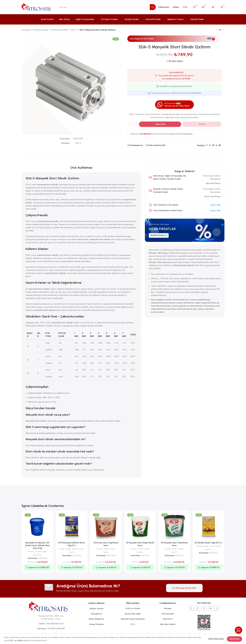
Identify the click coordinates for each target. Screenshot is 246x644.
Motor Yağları (65, 549)
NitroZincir (168, 619)
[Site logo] (36, 7)
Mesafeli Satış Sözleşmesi (133, 619)
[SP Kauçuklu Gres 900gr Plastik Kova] (140, 526)
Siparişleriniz (96, 614)
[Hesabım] (213, 7)
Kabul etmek (234, 639)
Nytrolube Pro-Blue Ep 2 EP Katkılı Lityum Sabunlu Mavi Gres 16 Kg (37, 545)
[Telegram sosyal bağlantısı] (219, 145)
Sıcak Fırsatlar (41, 551)
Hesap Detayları (96, 624)
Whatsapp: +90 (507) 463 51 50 (51, 628)
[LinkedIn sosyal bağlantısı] (216, 145)
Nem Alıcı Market (168, 624)
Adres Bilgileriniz (96, 619)
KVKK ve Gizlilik (133, 608)
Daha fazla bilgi (216, 639)
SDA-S (74, 30)
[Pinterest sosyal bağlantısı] (213, 145)
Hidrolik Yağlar (202, 546)
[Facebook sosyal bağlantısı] (206, 145)
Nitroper (168, 608)
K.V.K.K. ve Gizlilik (15, 640)
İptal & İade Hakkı (133, 614)
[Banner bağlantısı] (184, 230)
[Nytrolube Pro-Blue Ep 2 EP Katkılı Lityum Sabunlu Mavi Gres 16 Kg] (37, 526)
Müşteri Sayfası (96, 608)
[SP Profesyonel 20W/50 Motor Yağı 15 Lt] (71, 526)
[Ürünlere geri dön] (219, 30)
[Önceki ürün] (216, 30)
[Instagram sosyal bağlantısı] (204, 608)
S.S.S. (133, 624)
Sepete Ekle (160, 124)
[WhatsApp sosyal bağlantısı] (217, 608)
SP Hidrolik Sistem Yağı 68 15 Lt (208, 543)
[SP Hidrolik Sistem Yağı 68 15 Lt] (208, 526)
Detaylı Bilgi (215, 205)
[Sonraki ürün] (222, 30)
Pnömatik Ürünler (40, 30)
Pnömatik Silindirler (59, 30)
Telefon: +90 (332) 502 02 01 (51, 624)
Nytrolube (37, 555)
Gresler (31, 551)
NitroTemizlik (168, 614)
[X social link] (210, 145)
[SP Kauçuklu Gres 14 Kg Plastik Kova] (174, 526)
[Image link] (48, 606)
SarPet (72, 552)
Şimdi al (202, 124)
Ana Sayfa (26, 30)
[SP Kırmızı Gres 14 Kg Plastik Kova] (106, 526)
